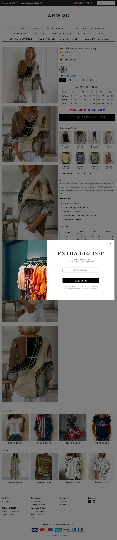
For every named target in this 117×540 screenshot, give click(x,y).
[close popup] (111, 243)
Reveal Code (80, 281)
